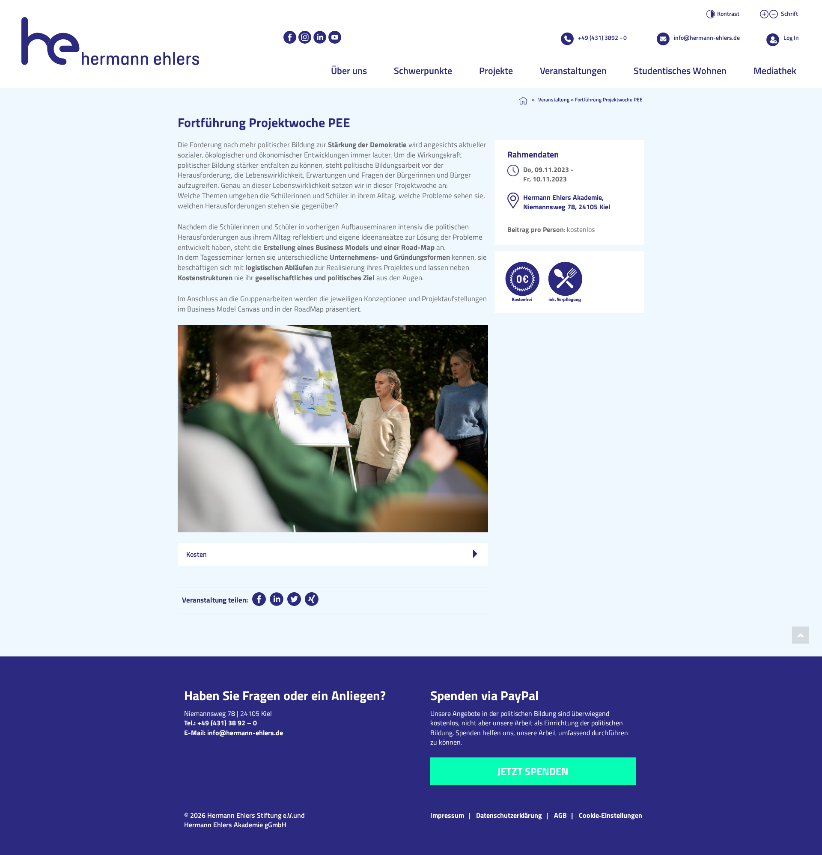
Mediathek (775, 70)
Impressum (447, 815)
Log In (791, 37)
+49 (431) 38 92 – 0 (227, 723)
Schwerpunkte (423, 70)
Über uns (349, 70)
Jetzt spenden (533, 771)
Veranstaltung (553, 99)
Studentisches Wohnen (680, 70)
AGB (560, 815)
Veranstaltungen (573, 70)
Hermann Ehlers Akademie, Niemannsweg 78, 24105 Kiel (566, 202)
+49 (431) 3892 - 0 (602, 37)
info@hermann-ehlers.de (707, 37)
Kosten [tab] (196, 554)
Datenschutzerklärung (509, 815)
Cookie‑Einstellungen (610, 815)
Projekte (496, 70)
